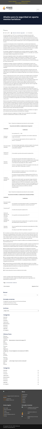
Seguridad (23, 32)
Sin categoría (5, 330)
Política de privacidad (7, 409)
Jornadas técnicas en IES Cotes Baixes (10, 304)
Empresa (23, 400)
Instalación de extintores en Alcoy (9, 302)
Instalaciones (24, 396)
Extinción (18, 32)
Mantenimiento (6, 323)
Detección (14, 32)
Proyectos (24, 397)
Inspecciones (5, 322)
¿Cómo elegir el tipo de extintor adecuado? (17, 360)
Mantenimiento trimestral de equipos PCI (17, 340)
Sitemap (5, 415)
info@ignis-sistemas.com (23, 3)
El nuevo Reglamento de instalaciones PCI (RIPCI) (18, 350)
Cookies (5, 411)
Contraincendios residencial (11, 282)
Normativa (5, 325)
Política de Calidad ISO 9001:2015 (9, 414)
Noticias (23, 399)
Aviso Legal (6, 408)
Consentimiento (6, 412)
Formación (5, 320)
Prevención (5, 326)
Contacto (23, 402)
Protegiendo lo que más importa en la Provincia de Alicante (14, 301)
